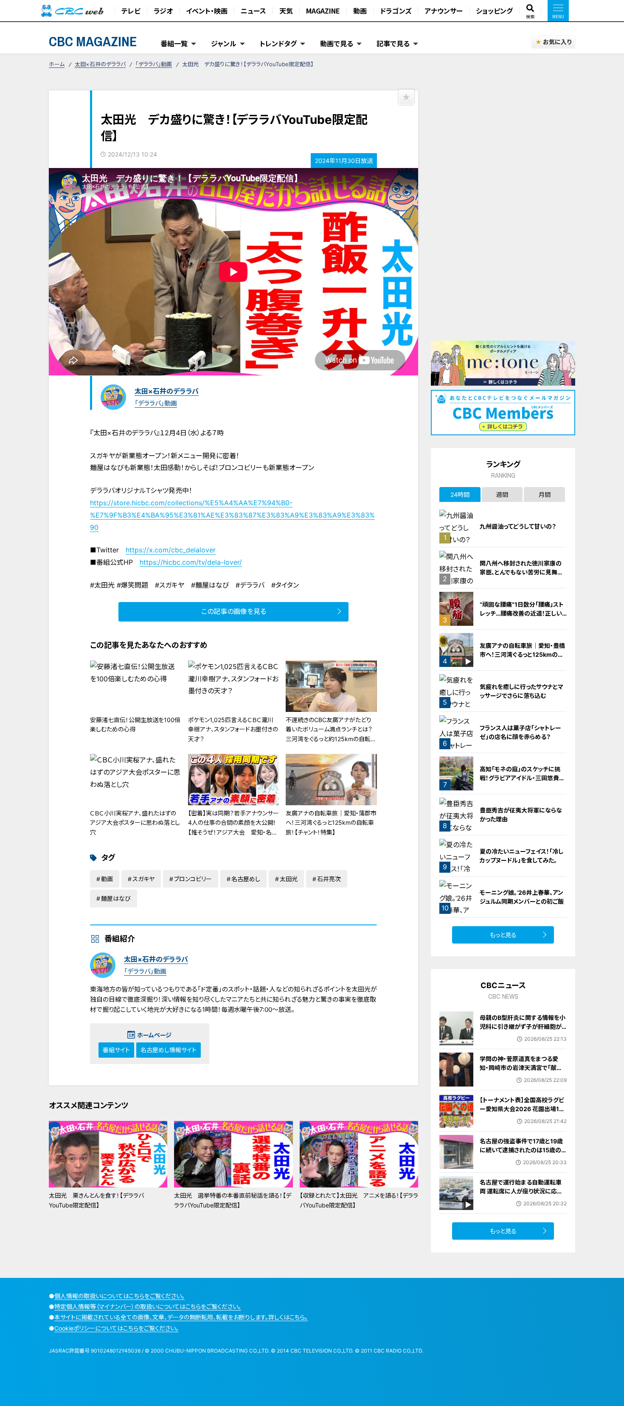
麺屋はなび (116, 898)
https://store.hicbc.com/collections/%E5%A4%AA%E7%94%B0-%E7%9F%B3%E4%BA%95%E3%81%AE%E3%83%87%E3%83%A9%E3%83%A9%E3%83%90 (232, 515)
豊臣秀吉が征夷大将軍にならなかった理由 (521, 815)
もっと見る (503, 934)
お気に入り (557, 41)
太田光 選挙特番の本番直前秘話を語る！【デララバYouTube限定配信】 (232, 1200)
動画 (360, 11)
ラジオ (163, 11)
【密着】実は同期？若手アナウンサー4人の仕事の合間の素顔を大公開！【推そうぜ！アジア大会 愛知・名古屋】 (233, 827)
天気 (286, 11)
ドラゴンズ (395, 11)
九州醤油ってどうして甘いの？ (518, 526)
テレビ (131, 11)
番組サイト (116, 1049)
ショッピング (494, 11)
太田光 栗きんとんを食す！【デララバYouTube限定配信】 (96, 1200)
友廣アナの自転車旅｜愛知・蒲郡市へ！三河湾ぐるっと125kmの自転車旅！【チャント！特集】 (331, 822)
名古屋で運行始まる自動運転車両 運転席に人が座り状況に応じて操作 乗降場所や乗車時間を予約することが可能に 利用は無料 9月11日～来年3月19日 (523, 1200)
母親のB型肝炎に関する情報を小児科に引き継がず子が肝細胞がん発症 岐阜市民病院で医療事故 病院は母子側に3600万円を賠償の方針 (523, 1035)
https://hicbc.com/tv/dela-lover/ (191, 562)
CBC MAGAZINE (93, 41)
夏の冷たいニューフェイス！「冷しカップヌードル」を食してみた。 (521, 856)
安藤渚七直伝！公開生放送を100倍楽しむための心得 (135, 724)
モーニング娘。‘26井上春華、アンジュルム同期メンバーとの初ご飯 (522, 897)
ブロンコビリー (193, 878)
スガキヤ (143, 878)
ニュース (253, 11)
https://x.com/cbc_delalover (171, 550)
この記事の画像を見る (233, 611)
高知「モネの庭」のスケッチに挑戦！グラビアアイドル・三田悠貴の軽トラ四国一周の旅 (522, 777)
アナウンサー (443, 11)
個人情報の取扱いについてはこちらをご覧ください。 (119, 1296)
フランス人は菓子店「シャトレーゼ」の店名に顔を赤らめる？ (520, 732)
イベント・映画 (207, 11)
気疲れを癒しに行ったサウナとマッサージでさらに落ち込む (521, 691)
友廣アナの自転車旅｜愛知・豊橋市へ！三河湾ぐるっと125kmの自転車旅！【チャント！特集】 (522, 654)
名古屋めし (245, 878)
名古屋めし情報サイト (169, 1049)
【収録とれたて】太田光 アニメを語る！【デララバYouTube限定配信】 (359, 1200)
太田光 (289, 878)
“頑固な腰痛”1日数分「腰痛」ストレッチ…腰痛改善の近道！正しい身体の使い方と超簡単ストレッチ (522, 613)
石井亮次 (329, 878)
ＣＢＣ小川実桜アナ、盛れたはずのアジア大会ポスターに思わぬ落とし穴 (135, 822)
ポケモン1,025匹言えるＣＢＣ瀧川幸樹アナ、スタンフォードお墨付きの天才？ (233, 729)
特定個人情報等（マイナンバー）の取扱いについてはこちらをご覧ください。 (147, 1306)
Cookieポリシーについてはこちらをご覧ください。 (116, 1328)
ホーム (57, 64)
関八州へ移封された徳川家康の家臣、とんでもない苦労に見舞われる (521, 572)
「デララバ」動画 (153, 64)
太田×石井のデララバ (100, 64)
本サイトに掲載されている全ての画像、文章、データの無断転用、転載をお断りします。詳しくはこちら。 (181, 1317)
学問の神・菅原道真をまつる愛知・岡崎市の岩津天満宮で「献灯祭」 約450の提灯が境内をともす (522, 1072)
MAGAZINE (323, 11)
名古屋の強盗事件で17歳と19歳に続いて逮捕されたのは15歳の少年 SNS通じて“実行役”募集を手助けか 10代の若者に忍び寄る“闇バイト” (522, 1158)
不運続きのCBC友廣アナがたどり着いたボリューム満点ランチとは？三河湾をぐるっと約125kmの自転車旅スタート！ (331, 734)
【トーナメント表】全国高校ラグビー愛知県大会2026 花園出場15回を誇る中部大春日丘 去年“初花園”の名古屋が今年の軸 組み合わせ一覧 (523, 1117)
